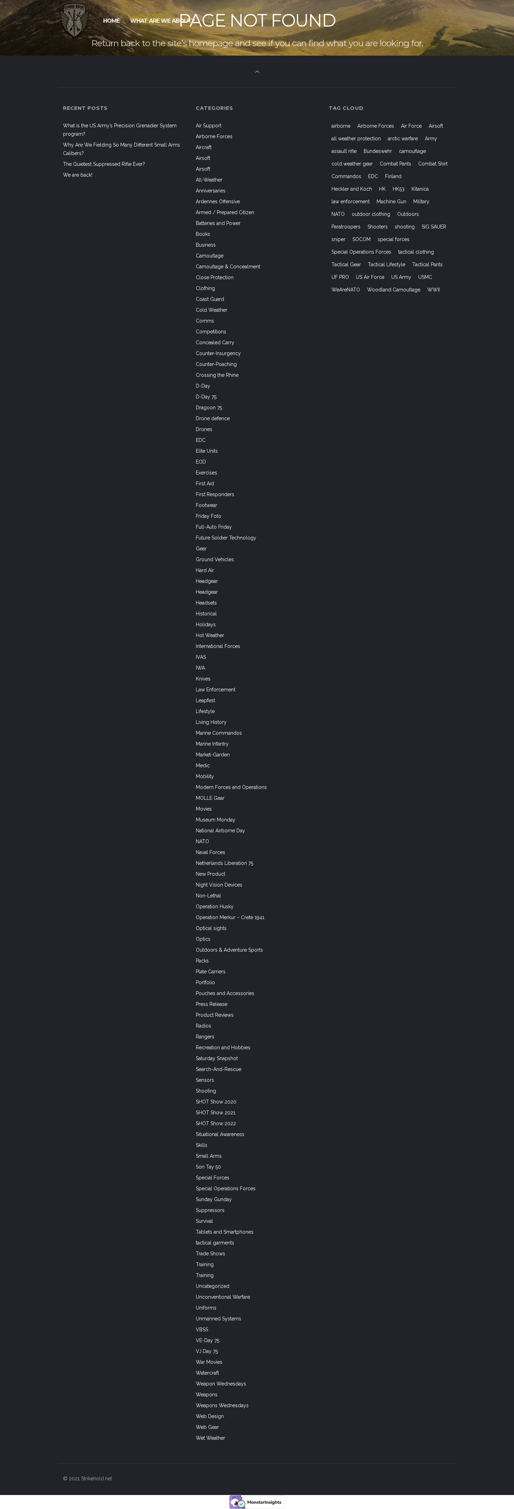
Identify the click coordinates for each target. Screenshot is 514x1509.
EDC (201, 440)
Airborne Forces (214, 136)
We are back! (77, 175)
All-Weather (209, 180)
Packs (202, 961)
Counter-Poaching (216, 364)
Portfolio (205, 982)
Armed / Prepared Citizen (225, 212)
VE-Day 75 (207, 1340)
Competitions (211, 331)
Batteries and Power (218, 223)
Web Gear (207, 1427)
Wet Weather (210, 1438)
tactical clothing (416, 252)
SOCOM (361, 239)
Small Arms (209, 1156)
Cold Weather (211, 310)
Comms (205, 321)
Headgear (207, 581)
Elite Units (207, 451)
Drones (204, 429)
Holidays (206, 624)
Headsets (206, 603)
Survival (204, 1221)
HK (382, 189)
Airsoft (203, 158)
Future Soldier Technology (226, 538)
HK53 (399, 189)
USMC (425, 277)
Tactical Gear (346, 264)
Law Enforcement (215, 689)
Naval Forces (210, 852)
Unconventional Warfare (223, 1297)
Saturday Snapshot (217, 1058)
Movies (204, 809)
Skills (201, 1145)
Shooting (206, 1091)
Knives (203, 679)
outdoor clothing (371, 214)
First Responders (215, 494)
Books (203, 234)
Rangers (205, 1036)
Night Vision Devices (219, 885)
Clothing (205, 288)
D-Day (203, 386)
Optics (203, 939)
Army (431, 138)
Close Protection (215, 277)
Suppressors (210, 1210)
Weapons (206, 1394)
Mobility (205, 776)
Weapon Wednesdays (221, 1384)
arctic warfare (403, 138)
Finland (393, 176)
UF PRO (340, 277)
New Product (210, 874)
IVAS (201, 657)
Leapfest (205, 700)
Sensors (205, 1080)
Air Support (208, 125)
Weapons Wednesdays (222, 1405)
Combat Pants (395, 164)
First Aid (205, 483)
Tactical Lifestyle (386, 264)
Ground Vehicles (215, 559)
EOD (201, 462)
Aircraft (204, 147)
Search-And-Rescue (218, 1069)
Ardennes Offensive (218, 201)
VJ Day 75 (207, 1351)
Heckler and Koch (351, 189)
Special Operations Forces (226, 1188)
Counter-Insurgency (218, 353)
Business (206, 245)
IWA (200, 668)
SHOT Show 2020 (216, 1102)
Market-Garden (213, 754)
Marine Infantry (212, 744)
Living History (211, 722)
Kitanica (420, 189)
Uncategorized (212, 1286)
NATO (202, 841)
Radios (203, 1026)
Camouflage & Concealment (228, 266)
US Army (401, 277)
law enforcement (350, 201)
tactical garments (215, 1243)
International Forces (218, 646)
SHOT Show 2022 (216, 1123)
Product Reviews (215, 1015)
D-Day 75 (206, 397)
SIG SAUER (434, 227)
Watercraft (207, 1373)
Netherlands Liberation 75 (224, 863)
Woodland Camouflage (393, 289)
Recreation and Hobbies (223, 1047)
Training (205, 1264)
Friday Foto (208, 516)
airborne (340, 126)
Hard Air (205, 570)
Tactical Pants (427, 264)
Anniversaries (211, 190)
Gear (201, 548)
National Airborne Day (220, 830)
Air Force (411, 126)
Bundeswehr (378, 151)
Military (421, 201)
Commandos (346, 176)
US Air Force (370, 277)
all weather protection (356, 138)
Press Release (211, 1004)
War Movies (209, 1362)
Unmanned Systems (218, 1318)
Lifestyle (205, 711)
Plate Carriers (211, 971)
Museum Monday (215, 820)
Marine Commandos (219, 733)
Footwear (206, 505)
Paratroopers (345, 227)
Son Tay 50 (208, 1167)
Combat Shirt (433, 164)
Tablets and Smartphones (225, 1232)
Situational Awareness (220, 1134)
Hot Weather (210, 635)
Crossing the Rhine (217, 375)
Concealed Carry (215, 342)
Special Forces (212, 1177)
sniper (338, 239)
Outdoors (408, 214)
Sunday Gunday (214, 1199)
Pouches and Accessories (225, 993)
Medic (203, 765)
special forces (393, 239)
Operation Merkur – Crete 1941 (230, 917)
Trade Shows (210, 1253)
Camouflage (209, 256)
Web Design (210, 1416)
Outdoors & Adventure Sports (229, 950)
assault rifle (344, 151)
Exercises (206, 472)
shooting (405, 227)
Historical (206, 613)
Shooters (377, 227)
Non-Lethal (208, 895)
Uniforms (206, 1308)
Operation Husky (215, 906)
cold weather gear (352, 164)
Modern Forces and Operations (231, 787)
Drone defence (213, 418)
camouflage (412, 151)
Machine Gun (391, 201)
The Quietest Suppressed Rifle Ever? (104, 164)
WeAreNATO (345, 289)
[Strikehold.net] (75, 21)
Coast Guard (210, 299)
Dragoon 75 (209, 407)
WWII (433, 289)
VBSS (202, 1329)
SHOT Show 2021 (215, 1112)
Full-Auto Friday (214, 527)
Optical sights (211, 928)
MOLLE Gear (210, 798)
